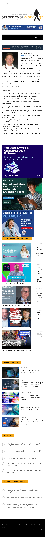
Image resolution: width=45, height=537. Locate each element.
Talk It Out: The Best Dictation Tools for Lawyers (20, 99)
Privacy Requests (36, 524)
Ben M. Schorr (26, 55)
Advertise (31, 527)
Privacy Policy (22, 524)
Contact (40, 527)
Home (41, 529)
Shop (35, 529)
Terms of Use (20, 527)
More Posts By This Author (12, 86)
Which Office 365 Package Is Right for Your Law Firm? (22, 133)
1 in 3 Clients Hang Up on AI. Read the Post (21, 458)
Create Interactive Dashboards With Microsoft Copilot (23, 93)
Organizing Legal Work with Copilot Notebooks (20, 96)
